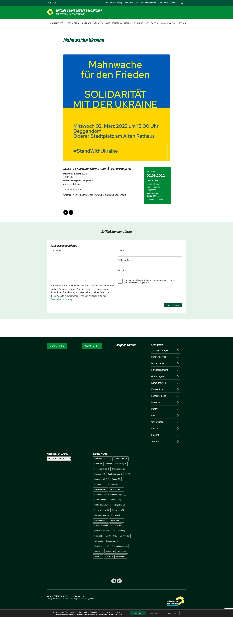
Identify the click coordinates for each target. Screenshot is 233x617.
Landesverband (158, 395)
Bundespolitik (118, 469)
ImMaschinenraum (102, 505)
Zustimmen (138, 613)
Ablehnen (153, 613)
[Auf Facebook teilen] (65, 212)
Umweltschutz (101, 546)
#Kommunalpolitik (102, 458)
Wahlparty (122, 551)
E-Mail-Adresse (126, 260)
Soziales (98, 536)
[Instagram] (55, 2)
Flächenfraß (112, 484)
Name (121, 250)
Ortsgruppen (157, 421)
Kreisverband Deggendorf (70, 14)
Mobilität (116, 525)
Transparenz (112, 541)
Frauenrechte (100, 489)
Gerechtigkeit (116, 489)
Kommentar (57, 250)
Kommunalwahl (158, 382)
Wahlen (155, 441)
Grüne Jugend (158, 376)
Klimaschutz (118, 510)
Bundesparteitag (101, 469)
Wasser (98, 556)
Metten (154, 408)
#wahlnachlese (120, 458)
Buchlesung (120, 463)
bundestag (99, 474)
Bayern (108, 463)
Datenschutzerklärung (61, 299)
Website (122, 270)
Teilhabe (98, 541)
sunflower (66, 598)
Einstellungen (63, 614)
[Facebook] (49, 2)
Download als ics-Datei (155, 199)
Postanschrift (92, 346)
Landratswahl (100, 520)
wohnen (109, 556)
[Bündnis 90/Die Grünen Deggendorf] (50, 12)
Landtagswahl (116, 520)
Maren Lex (156, 402)
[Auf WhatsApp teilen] (71, 212)
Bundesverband (158, 363)
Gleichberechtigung (117, 494)
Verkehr (98, 551)
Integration (119, 505)
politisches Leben (102, 530)
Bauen (98, 463)
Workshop (121, 556)
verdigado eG (89, 598)
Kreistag (115, 515)
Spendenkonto (57, 346)
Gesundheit (100, 494)
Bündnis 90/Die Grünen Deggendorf (79, 11)
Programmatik (119, 530)
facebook (99, 484)
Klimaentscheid (101, 510)
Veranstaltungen (120, 546)
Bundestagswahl (159, 356)
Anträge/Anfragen (159, 350)
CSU (128, 474)
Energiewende (101, 479)
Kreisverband (157, 389)
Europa (116, 479)
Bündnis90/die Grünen (155, 196)
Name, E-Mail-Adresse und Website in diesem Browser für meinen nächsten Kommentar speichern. (150, 281)
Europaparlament (159, 369)
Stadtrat (155, 434)
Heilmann (115, 500)
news (153, 415)
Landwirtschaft (101, 525)
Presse (154, 428)
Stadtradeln (111, 536)
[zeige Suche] (181, 2)
